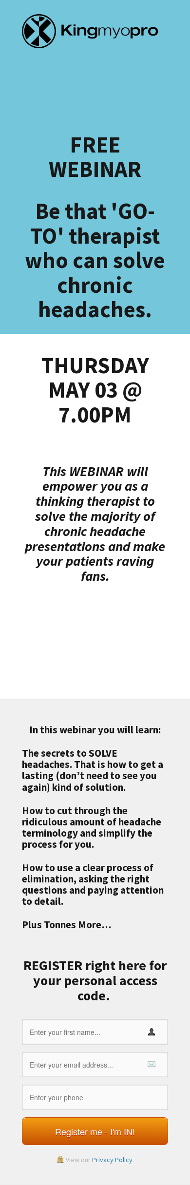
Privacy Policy (112, 1159)
